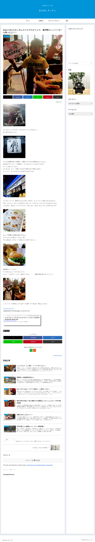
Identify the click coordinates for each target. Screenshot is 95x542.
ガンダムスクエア (8, 308)
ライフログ (7, 330)
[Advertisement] (15, 491)
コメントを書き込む (32, 460)
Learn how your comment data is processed (40, 465)
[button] (57, 97)
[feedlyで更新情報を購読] (31, 350)
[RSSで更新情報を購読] (34, 350)
